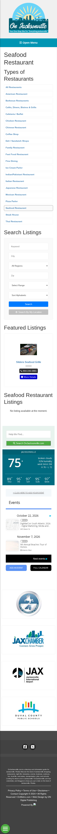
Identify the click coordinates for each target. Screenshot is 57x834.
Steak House (12, 214)
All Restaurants (14, 87)
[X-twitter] (33, 747)
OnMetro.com (24, 797)
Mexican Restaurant (16, 194)
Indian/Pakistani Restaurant (20, 174)
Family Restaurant (15, 147)
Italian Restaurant (15, 181)
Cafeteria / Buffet (14, 114)
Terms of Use (29, 790)
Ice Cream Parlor (14, 168)
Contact (14, 794)
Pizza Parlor (12, 201)
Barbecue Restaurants (17, 100)
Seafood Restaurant (16, 208)
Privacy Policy (14, 790)
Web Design (38, 797)
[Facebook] (25, 747)
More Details (30, 377)
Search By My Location (30, 312)
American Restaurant (16, 94)
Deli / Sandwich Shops (17, 141)
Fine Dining (12, 161)
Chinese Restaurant (16, 127)
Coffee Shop (12, 134)
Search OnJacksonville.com (29, 443)
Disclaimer (43, 790)
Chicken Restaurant (16, 121)
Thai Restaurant (14, 221)
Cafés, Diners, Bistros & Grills (21, 107)
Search (28, 304)
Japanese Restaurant (17, 188)
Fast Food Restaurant (17, 154)
